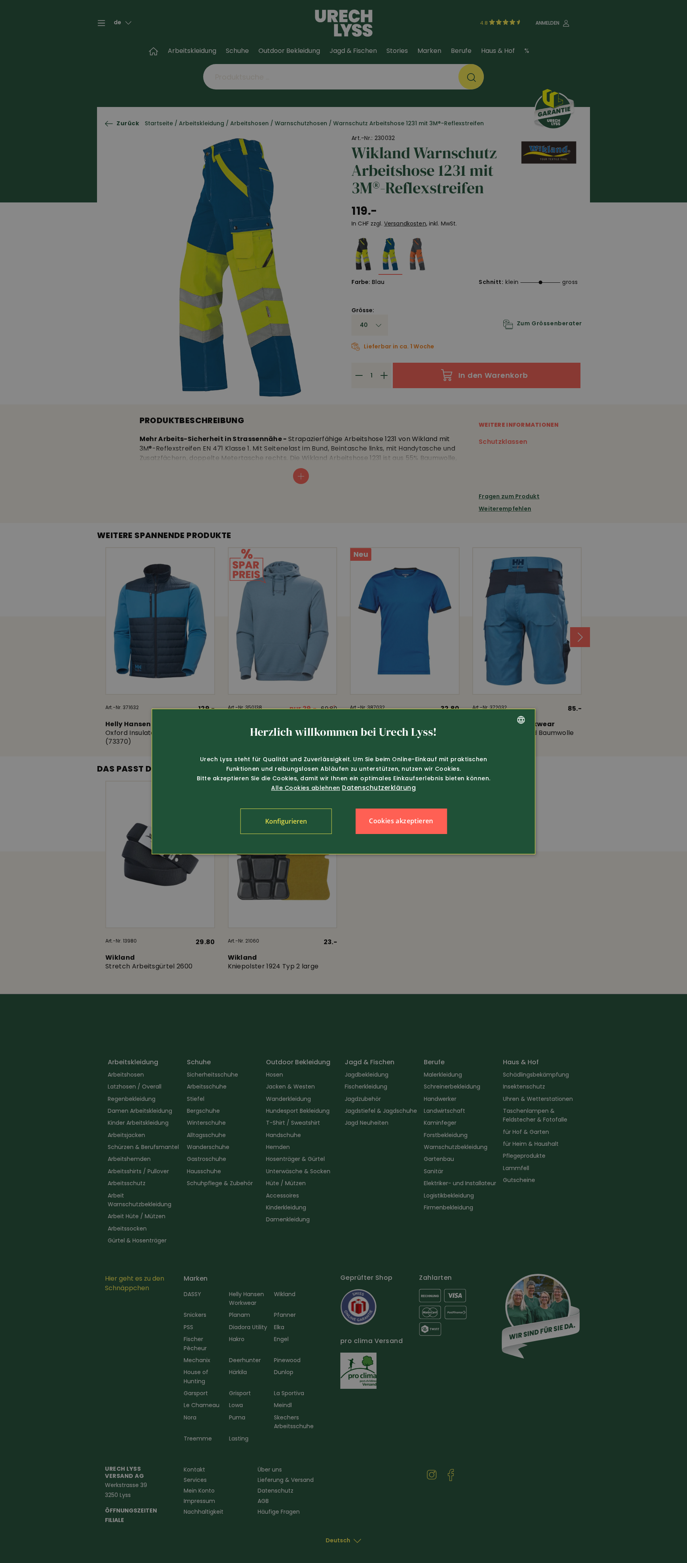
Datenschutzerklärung (379, 787)
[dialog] (344, 781)
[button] (286, 821)
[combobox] (521, 720)
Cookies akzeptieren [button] (401, 820)
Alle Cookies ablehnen (305, 788)
